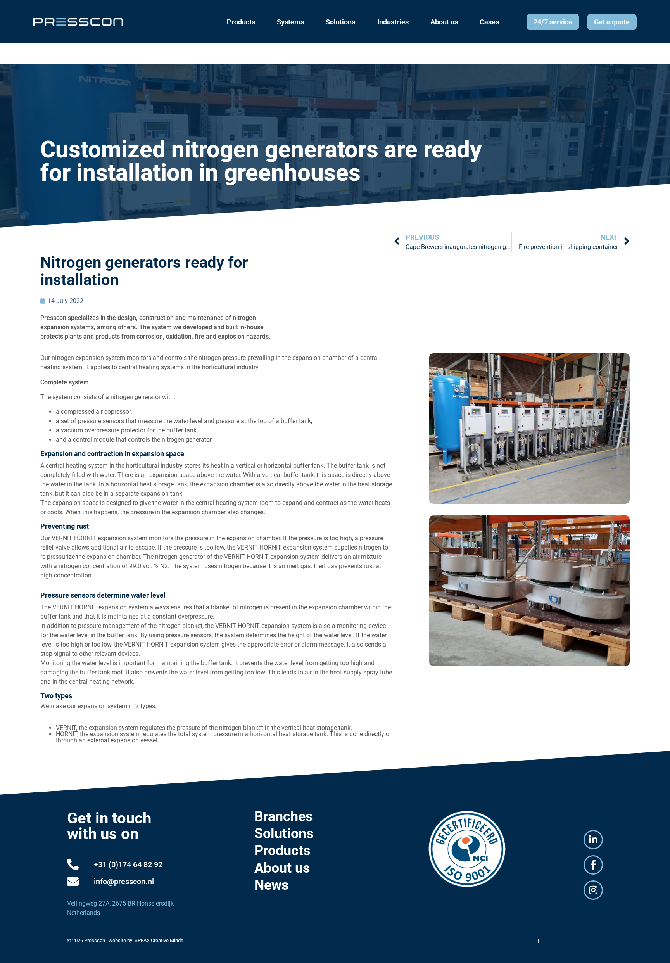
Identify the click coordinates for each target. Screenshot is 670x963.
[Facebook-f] (593, 865)
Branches (283, 816)
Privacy (548, 940)
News (271, 885)
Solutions (284, 833)
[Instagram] (593, 890)
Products (282, 850)
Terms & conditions (582, 940)
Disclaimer (525, 940)
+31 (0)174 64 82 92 (128, 864)
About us (282, 868)
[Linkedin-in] (593, 839)
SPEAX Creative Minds (159, 940)
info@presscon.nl (124, 881)
